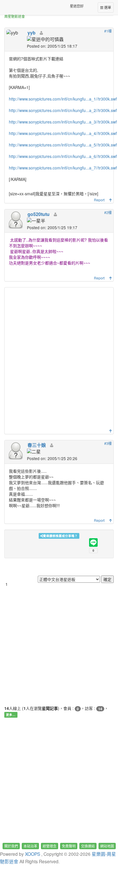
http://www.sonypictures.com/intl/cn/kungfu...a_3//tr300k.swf (63, 122)
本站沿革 (30, 845)
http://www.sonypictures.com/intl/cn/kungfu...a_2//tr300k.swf (63, 110)
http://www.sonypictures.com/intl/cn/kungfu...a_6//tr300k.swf (63, 156)
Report (99, 199)
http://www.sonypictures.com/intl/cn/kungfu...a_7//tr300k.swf (63, 168)
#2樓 (108, 212)
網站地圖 (107, 845)
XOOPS (32, 854)
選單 (107, 7)
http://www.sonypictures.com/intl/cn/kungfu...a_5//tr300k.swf (63, 145)
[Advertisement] (59, 359)
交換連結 (88, 845)
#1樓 (108, 30)
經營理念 (49, 845)
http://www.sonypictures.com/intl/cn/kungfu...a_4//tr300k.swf (63, 133)
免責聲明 (69, 845)
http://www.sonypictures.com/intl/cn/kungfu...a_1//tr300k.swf (63, 99)
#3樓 (108, 443)
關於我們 (11, 845)
